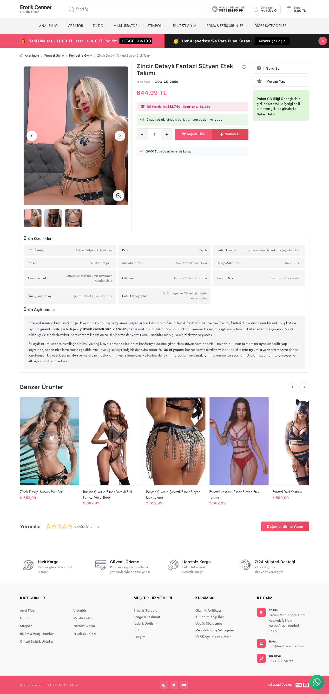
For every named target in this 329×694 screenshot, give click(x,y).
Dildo (98, 26)
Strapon (155, 26)
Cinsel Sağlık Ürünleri (37, 642)
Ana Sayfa (32, 55)
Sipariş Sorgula (146, 610)
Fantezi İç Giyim (80, 55)
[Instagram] (164, 685)
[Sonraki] (304, 387)
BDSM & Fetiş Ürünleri (225, 26)
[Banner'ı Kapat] (322, 41)
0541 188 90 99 (281, 661)
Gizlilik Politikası (208, 610)
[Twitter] (174, 685)
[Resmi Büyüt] (118, 195)
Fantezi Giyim (185, 26)
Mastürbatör (126, 26)
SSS (137, 630)
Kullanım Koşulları (209, 617)
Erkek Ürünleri (84, 634)
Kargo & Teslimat (147, 617)
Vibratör (75, 26)
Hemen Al (232, 134)
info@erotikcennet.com (287, 646)
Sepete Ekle (196, 134)
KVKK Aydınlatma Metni (213, 637)
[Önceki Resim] (31, 136)
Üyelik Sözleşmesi (209, 623)
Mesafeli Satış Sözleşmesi (215, 630)
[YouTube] (184, 685)
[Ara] (71, 9)
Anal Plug (48, 26)
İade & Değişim (146, 623)
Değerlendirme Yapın (285, 526)
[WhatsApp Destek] (317, 682)
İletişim (139, 637)
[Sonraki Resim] (120, 136)
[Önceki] (292, 387)
